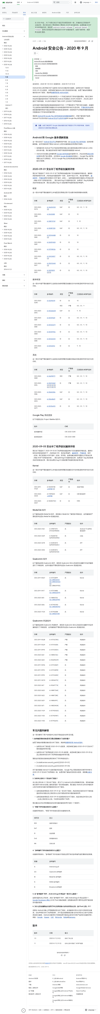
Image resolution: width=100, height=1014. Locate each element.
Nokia (65, 917)
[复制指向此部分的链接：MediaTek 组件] (48, 510)
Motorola (58, 917)
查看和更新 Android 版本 (59, 93)
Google (39, 917)
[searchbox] (13, 18)
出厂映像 (31, 991)
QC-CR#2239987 (54, 600)
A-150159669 (51, 318)
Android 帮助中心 (81, 978)
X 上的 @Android (57, 978)
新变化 (4, 12)
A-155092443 (51, 263)
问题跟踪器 (79, 994)
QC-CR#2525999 (54, 593)
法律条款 (46, 1010)
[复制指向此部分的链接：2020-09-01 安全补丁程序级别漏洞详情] (76, 169)
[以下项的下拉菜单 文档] (22, 2)
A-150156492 (51, 406)
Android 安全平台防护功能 (57, 118)
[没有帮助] (92, 41)
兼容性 (44, 12)
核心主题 (34, 12)
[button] (11, 31)
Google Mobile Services (83, 988)
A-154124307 (51, 256)
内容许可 (47, 963)
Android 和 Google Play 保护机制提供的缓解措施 (54, 116)
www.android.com (82, 985)
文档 (18, 2)
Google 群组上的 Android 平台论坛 (62, 991)
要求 (30, 981)
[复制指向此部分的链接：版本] (39, 926)
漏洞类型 (75, 453)
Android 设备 (56, 12)
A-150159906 (51, 332)
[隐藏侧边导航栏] (23, 1010)
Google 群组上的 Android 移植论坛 (62, 1001)
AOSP (34, 41)
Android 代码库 (33, 978)
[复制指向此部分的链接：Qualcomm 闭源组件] (53, 621)
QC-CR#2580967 (54, 607)
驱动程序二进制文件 (35, 994)
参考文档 (77, 12)
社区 (40, 1010)
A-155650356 (51, 392)
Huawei (46, 917)
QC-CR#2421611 (54, 580)
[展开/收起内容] (41, 59)
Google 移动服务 (66, 156)
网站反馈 (67, 1010)
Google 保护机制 (63, 154)
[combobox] (62, 2)
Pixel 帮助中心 (80, 981)
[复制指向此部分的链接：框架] (38, 188)
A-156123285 (51, 214)
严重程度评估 (85, 107)
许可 (52, 1010)
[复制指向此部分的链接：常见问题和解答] (51, 731)
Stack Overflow (81, 991)
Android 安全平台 (50, 142)
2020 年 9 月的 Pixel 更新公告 (47, 128)
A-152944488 (51, 235)
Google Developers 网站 (41, 900)
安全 (24, 12)
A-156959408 (51, 242)
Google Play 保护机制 (78, 142)
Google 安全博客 (57, 988)
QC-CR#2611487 (54, 614)
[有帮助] (89, 41)
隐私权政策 (59, 1010)
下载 (30, 985)
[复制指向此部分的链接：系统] (38, 355)
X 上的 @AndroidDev (58, 981)
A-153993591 (51, 270)
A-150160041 (51, 339)
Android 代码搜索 (33, 2)
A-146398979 (51, 376)
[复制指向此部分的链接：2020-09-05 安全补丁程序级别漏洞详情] (77, 447)
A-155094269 (51, 383)
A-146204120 (51, 207)
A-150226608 (51, 311)
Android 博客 (56, 985)
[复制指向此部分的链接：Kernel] (40, 466)
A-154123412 (51, 346)
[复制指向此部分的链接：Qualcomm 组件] (49, 559)
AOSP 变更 (41, 32)
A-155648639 (51, 399)
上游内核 (49, 489)
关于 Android (33, 1010)
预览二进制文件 (33, 988)
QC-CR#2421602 (54, 582)
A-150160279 (51, 325)
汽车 (67, 12)
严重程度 (42, 178)
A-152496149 (51, 301)
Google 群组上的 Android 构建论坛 (62, 996)
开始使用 (15, 12)
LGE (52, 917)
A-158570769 (51, 221)
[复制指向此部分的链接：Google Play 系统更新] (54, 415)
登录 (96, 2)
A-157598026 (51, 249)
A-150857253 (51, 228)
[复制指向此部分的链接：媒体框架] (42, 279)
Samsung (72, 917)
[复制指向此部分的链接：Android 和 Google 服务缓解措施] (70, 138)
